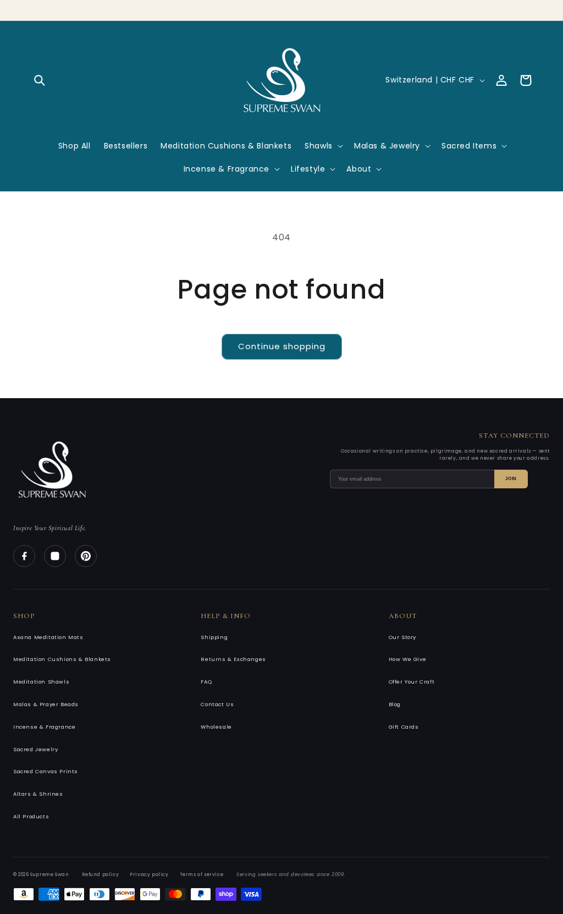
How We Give (408, 659)
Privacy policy (149, 874)
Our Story (402, 637)
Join (511, 478)
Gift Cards (404, 726)
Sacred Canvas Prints (45, 771)
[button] (39, 80)
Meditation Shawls (41, 681)
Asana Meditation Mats (48, 637)
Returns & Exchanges (233, 659)
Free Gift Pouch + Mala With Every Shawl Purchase (281, 8)
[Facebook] (24, 556)
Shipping (214, 637)
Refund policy (100, 874)
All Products (31, 816)
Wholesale (216, 726)
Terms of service (202, 874)
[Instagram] (55, 556)
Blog (395, 704)
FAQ (206, 681)
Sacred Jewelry (35, 749)
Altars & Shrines (38, 793)
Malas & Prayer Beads (46, 704)
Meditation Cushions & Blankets (62, 659)
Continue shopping (281, 346)
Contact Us (217, 704)
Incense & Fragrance (44, 726)
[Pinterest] (86, 556)
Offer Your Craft (412, 681)
